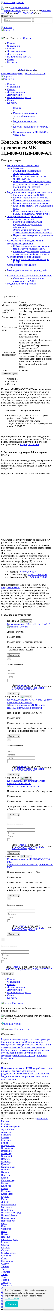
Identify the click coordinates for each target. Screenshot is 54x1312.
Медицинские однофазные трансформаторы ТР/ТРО (27, 172)
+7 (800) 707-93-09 (29, 444)
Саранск (5, 1247)
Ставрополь (7, 1261)
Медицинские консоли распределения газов (29, 192)
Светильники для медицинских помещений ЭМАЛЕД (29, 279)
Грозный (5, 1164)
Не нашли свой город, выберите (24, 1120)
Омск (4, 1223)
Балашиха (6, 1134)
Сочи (4, 1258)
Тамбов (5, 1266)
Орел (3, 1226)
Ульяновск (6, 1285)
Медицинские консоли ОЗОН (28, 195)
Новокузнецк (8, 1218)
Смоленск (6, 1255)
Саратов (5, 1250)
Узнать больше (12, 1298)
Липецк (5, 1202)
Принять (12, 1304)
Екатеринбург (8, 1167)
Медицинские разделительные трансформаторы (23, 166)
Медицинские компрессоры (21, 283)
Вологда (5, 1159)
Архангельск (7, 1129)
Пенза (4, 1231)
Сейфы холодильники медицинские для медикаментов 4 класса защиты (31, 252)
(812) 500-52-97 (25, 13)
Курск (4, 1199)
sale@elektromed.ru (19, 7)
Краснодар (6, 1191)
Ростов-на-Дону (9, 1239)
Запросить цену (9, 373)
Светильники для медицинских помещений (29, 275)
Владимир (6, 1151)
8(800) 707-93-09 (12, 10)
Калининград (8, 1180)
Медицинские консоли (13, 1042)
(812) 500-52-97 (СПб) (35, 73)
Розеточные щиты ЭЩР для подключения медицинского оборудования (27, 224)
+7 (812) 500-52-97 (37, 574)
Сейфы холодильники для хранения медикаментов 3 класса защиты (31, 247)
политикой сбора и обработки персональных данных (28, 688)
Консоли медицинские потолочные (31, 200)
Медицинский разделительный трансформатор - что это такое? (25, 1072)
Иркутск (5, 1175)
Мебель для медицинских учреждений (27, 270)
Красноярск (7, 1194)
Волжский (6, 1156)
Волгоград (6, 1153)
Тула (3, 1277)
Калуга (4, 1183)
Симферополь (8, 1253)
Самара (5, 1245)
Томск (4, 1274)
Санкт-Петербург (10, 1126)
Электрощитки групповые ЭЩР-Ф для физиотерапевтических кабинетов (32, 231)
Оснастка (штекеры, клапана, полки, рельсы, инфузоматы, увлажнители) (32, 212)
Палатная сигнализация (33, 1047)
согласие (21, 685)
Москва (27, 38)
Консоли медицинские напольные (30, 203)
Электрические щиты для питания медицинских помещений (24, 217)
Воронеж (5, 1161)
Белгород (6, 1140)
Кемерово (6, 1185)
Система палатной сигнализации (24, 257)
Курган (5, 1196)
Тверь (4, 1269)
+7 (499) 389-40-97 (27, 571)
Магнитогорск (8, 1204)
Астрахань (6, 1132)
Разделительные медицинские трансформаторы (25, 1039)
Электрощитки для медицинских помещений (23, 1043)
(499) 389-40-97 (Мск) (12, 73)
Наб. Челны (7, 1210)
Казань (4, 1177)
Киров (4, 1188)
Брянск (4, 1142)
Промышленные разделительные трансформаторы (30, 177)
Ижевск (5, 1172)
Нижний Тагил (9, 1215)
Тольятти (5, 1271)
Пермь (4, 1234)
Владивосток (8, 1145)
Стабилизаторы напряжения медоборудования (25, 1050)
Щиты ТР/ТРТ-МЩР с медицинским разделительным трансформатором (32, 182)
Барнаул (5, 1137)
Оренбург (6, 1228)
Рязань (4, 1242)
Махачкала (6, 1207)
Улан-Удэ (5, 1282)
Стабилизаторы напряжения (21, 265)
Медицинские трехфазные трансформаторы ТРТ (26, 188)
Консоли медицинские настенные (30, 197)
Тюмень (5, 1280)
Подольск (6, 1237)
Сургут (5, 1263)
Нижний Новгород (11, 1212)
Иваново (5, 1169)
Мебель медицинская (12, 1052)
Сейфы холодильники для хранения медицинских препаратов (25, 242)
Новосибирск (8, 1220)
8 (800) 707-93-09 (12, 1024)
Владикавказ (7, 1148)
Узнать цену (13, 655)
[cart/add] (26, 621)
